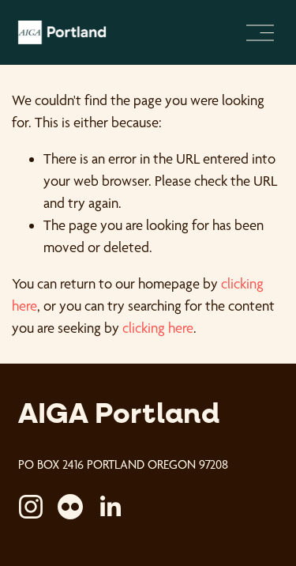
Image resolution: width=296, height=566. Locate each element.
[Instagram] (30, 506)
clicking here (157, 327)
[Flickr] (70, 506)
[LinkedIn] (109, 506)
